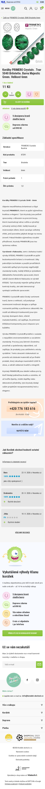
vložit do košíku (22, 102)
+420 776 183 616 (22, 409)
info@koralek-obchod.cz (32, 696)
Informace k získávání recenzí (14, 462)
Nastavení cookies (22, 752)
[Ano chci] (39, 664)
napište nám (22, 431)
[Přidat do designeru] (29, 94)
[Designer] (36, 8)
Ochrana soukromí (11, 784)
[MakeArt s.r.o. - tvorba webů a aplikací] (33, 775)
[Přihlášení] (31, 8)
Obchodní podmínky (22, 760)
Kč (37, 2)
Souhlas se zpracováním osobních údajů (22, 756)
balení (11, 95)
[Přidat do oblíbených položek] (36, 94)
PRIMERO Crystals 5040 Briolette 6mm (25, 17)
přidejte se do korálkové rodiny (22, 633)
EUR (42, 2)
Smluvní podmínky (25, 784)
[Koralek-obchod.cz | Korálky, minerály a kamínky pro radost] (13, 8)
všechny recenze (22, 532)
